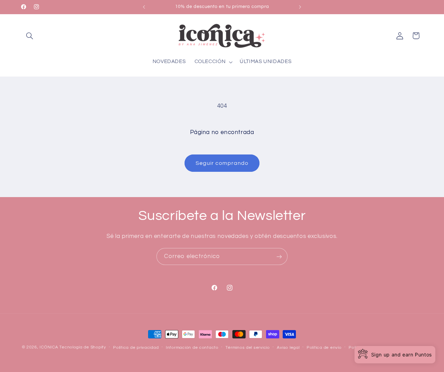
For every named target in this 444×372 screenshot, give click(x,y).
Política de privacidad (136, 347)
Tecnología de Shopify (82, 347)
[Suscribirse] (279, 256)
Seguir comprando (222, 163)
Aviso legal (288, 347)
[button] (30, 36)
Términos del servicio (247, 347)
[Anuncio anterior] (144, 7)
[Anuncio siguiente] (300, 7)
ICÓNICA (49, 347)
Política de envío (324, 347)
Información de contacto (192, 347)
